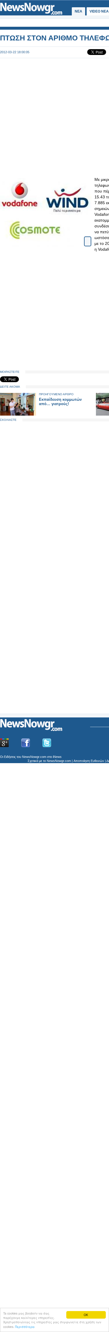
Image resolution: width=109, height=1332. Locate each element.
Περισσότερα (25, 1326)
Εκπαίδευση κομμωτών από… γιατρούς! (60, 401)
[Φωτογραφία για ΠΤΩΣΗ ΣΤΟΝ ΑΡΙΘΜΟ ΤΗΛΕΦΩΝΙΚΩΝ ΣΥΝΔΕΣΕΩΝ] (87, 239)
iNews (57, 756)
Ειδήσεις (10, 756)
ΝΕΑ (78, 11)
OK (86, 1315)
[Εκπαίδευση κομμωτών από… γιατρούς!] (18, 414)
